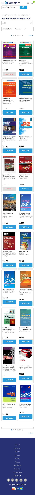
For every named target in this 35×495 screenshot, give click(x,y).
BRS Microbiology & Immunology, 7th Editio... (9, 252)
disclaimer (17, 469)
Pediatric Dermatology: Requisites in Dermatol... (9, 366)
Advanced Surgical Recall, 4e (25, 290)
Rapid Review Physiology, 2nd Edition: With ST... (9, 61)
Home (3, 15)
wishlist (17, 458)
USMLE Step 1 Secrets (8, 289)
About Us (17, 445)
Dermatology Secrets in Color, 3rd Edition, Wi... (25, 214)
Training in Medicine (24, 366)
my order (17, 455)
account (17, 452)
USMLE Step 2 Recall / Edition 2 (25, 252)
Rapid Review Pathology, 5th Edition (25, 137)
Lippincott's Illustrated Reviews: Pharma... (24, 175)
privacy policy (17, 472)
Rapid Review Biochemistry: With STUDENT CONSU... (24, 61)
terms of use (17, 465)
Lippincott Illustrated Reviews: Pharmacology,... (9, 175)
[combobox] (14, 7)
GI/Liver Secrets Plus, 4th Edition (9, 405)
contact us (17, 448)
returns (17, 462)
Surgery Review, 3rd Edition (8, 214)
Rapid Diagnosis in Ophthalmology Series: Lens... (8, 328)
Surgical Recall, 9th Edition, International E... (25, 328)
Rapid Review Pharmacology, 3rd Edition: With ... (7, 99)
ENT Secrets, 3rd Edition (25, 404)
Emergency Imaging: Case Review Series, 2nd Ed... (9, 137)
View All (31, 35)
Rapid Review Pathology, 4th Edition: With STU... (25, 99)
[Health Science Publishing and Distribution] (12, 3)
